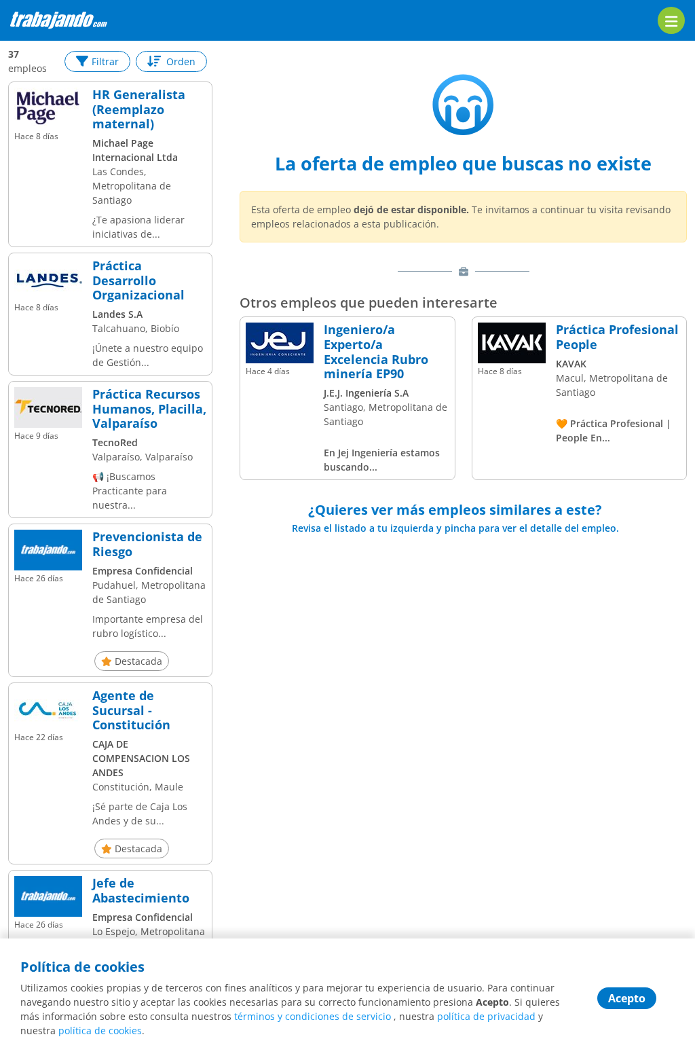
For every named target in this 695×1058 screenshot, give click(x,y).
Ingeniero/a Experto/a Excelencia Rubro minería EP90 (376, 352)
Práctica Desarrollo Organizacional (138, 281)
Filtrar (105, 61)
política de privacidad (486, 1016)
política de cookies (100, 1030)
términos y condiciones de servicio (312, 1016)
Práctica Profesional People (617, 337)
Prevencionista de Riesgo (147, 544)
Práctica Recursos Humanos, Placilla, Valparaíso (149, 409)
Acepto (626, 998)
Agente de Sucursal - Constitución (131, 711)
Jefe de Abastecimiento (140, 890)
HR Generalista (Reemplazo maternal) (138, 110)
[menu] (671, 20)
